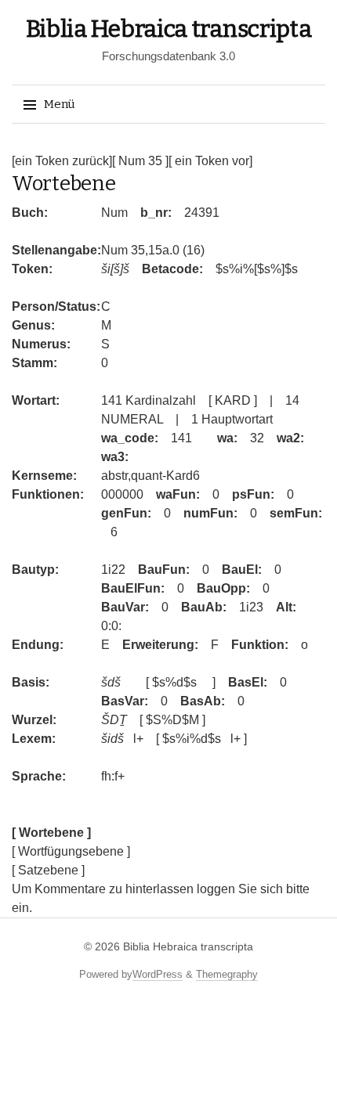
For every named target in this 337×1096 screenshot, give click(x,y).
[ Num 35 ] (140, 161)
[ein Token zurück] (62, 161)
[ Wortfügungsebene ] (71, 851)
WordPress (157, 974)
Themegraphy (227, 974)
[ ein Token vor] (210, 161)
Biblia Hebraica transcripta (169, 29)
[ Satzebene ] (48, 870)
